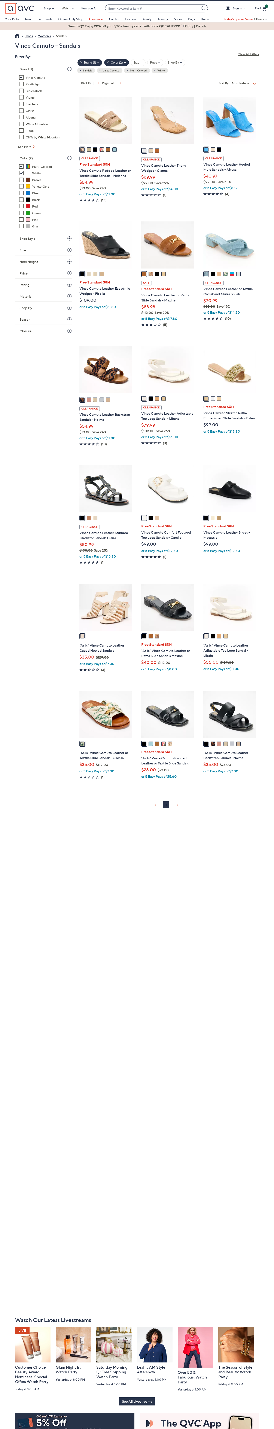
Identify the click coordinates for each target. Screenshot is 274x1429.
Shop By (25, 308)
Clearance (96, 19)
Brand (26, 69)
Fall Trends (44, 19)
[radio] (82, 149)
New (28, 19)
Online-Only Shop (70, 19)
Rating (24, 285)
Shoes (178, 19)
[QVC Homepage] (17, 36)
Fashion (130, 19)
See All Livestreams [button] (137, 1401)
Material (25, 296)
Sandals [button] (87, 70)
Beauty (146, 19)
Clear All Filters (248, 54)
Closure (25, 331)
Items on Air (89, 8)
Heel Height (28, 262)
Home (205, 19)
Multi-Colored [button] (138, 70)
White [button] (161, 70)
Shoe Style (27, 238)
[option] (137, 26)
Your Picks (12, 19)
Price (23, 273)
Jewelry (162, 19)
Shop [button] (47, 8)
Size (22, 250)
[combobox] (152, 8)
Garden (114, 19)
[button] (228, 8)
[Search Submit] (204, 8)
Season (24, 319)
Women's (44, 36)
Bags (191, 19)
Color (26, 158)
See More (25, 146)
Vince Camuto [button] (110, 70)
